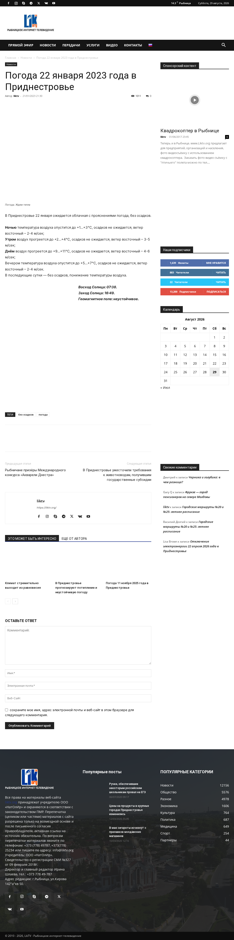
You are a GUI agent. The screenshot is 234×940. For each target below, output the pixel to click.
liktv (16, 96)
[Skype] (23, 3)
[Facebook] (8, 3)
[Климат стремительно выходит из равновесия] (28, 563)
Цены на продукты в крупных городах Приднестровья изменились (129, 810)
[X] (38, 3)
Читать (221, 272)
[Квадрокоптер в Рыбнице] (194, 100)
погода (43, 414)
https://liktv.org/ (46, 507)
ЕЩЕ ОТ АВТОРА (74, 538)
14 (205, 354)
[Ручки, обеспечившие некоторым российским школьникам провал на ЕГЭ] (94, 790)
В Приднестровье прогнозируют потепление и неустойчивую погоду (76, 587)
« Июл (165, 387)
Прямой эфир (20, 45)
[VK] (20, 106)
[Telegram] (31, 3)
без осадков (26, 414)
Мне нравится (216, 263)
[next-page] (15, 601)
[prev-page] (8, 601)
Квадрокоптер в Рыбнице (189, 130)
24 (166, 372)
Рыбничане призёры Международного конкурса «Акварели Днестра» (35, 472)
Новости (48, 45)
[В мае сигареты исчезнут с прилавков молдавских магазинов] (94, 834)
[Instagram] (16, 3)
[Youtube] (53, 3)
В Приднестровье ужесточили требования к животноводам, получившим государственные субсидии (117, 475)
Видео (112, 45)
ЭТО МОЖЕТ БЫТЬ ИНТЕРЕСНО (32, 538)
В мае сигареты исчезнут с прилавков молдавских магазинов (127, 832)
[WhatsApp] (62, 106)
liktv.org (11, 802)
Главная (10, 58)
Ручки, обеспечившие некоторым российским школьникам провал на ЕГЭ (127, 788)
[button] (223, 45)
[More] (73, 106)
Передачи (71, 45)
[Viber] (51, 106)
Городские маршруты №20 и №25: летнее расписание (188, 526)
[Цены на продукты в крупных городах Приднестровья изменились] (94, 812)
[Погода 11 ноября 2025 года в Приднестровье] (128, 563)
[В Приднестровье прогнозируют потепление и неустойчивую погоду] (78, 563)
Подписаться (216, 291)
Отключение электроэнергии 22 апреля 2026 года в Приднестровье (191, 546)
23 (224, 363)
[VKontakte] (46, 3)
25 (175, 372)
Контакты (133, 45)
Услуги (93, 45)
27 (195, 372)
